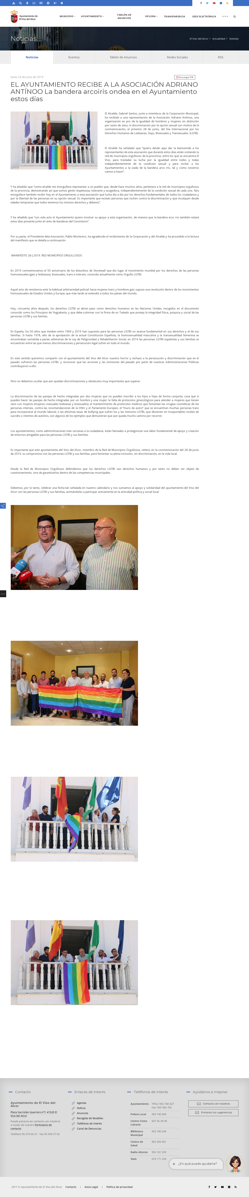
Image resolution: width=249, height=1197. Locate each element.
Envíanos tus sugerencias (215, 1112)
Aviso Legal (91, 1187)
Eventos (74, 57)
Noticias (233, 38)
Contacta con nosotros (215, 1103)
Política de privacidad (119, 1187)
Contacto (70, 1187)
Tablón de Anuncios (124, 16)
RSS (220, 57)
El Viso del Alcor (199, 38)
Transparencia (174, 16)
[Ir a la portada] (31, 16)
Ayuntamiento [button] (93, 20)
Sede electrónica (204, 16)
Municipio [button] (69, 20)
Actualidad (218, 38)
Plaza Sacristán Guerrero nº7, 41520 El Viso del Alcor (34, 1114)
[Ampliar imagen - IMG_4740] (54, 140)
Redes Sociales (177, 57)
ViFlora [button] (152, 20)
